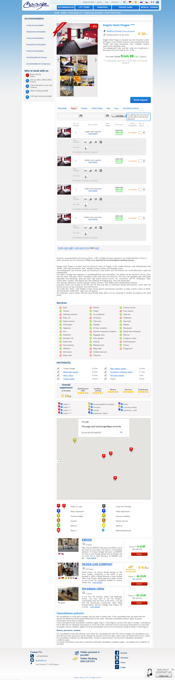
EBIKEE (87, 539)
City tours (84, 7)
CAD (76, 248)
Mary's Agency (80, 677)
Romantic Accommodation (36, 44)
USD (65, 248)
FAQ (106, 2)
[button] (75, 440)
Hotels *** (67, 407)
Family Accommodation (35, 51)
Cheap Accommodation (35, 38)
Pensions (96, 407)
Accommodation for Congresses (38, 64)
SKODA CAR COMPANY (97, 564)
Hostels (96, 410)
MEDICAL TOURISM (149, 7)
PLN (86, 248)
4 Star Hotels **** (75, 13)
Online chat (163, 676)
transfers (102, 7)
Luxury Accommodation (35, 25)
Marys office (68, 375)
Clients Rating (97, 108)
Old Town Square (117, 375)
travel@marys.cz (41, 660)
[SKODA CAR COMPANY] (68, 577)
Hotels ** (66, 404)
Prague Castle (69, 379)
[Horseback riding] (68, 601)
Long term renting (130, 407)
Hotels (63, 13)
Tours (116, 108)
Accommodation (66, 7)
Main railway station (118, 369)
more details (92, 133)
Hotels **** (67, 410)
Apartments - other (130, 410)
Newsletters (88, 2)
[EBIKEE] (68, 552)
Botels (125, 404)
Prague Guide (125, 7)
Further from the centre (93, 13)
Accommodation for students (103, 404)
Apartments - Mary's (100, 413)
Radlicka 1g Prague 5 (121, 31)
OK (121, 432)
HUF (97, 248)
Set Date (119, 116)
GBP (71, 248)
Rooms (74, 108)
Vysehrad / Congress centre (121, 372)
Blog (99, 2)
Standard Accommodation (36, 32)
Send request (141, 100)
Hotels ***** (67, 413)
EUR (60, 248)
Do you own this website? (91, 432)
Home (56, 13)
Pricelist (84, 108)
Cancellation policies (131, 108)
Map (108, 108)
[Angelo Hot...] (77, 85)
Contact (115, 2)
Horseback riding (93, 588)
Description (62, 108)
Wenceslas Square (70, 372)
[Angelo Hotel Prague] (77, 54)
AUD (81, 248)
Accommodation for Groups (37, 57)
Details (139, 554)
